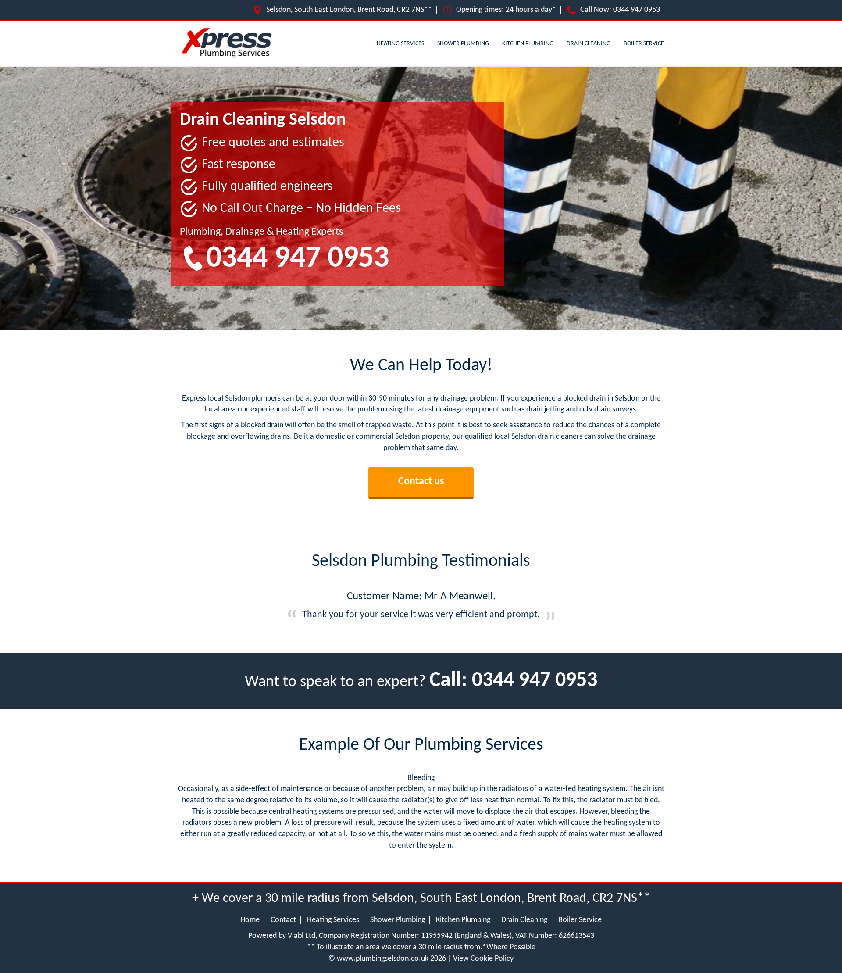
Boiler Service (644, 43)
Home (250, 920)
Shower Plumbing (463, 43)
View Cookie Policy (483, 959)
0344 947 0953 (636, 10)
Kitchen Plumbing (527, 43)
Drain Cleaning (588, 43)
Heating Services (400, 43)
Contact (283, 920)
